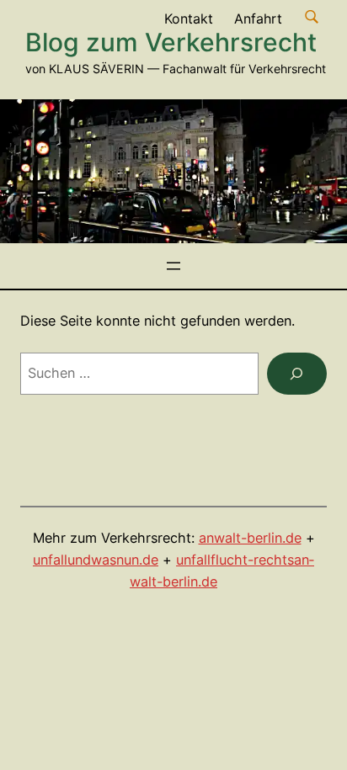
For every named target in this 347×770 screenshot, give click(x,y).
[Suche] (297, 374)
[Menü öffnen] (173, 266)
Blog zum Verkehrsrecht (171, 42)
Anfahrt (258, 18)
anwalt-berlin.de (250, 537)
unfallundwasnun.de (95, 559)
